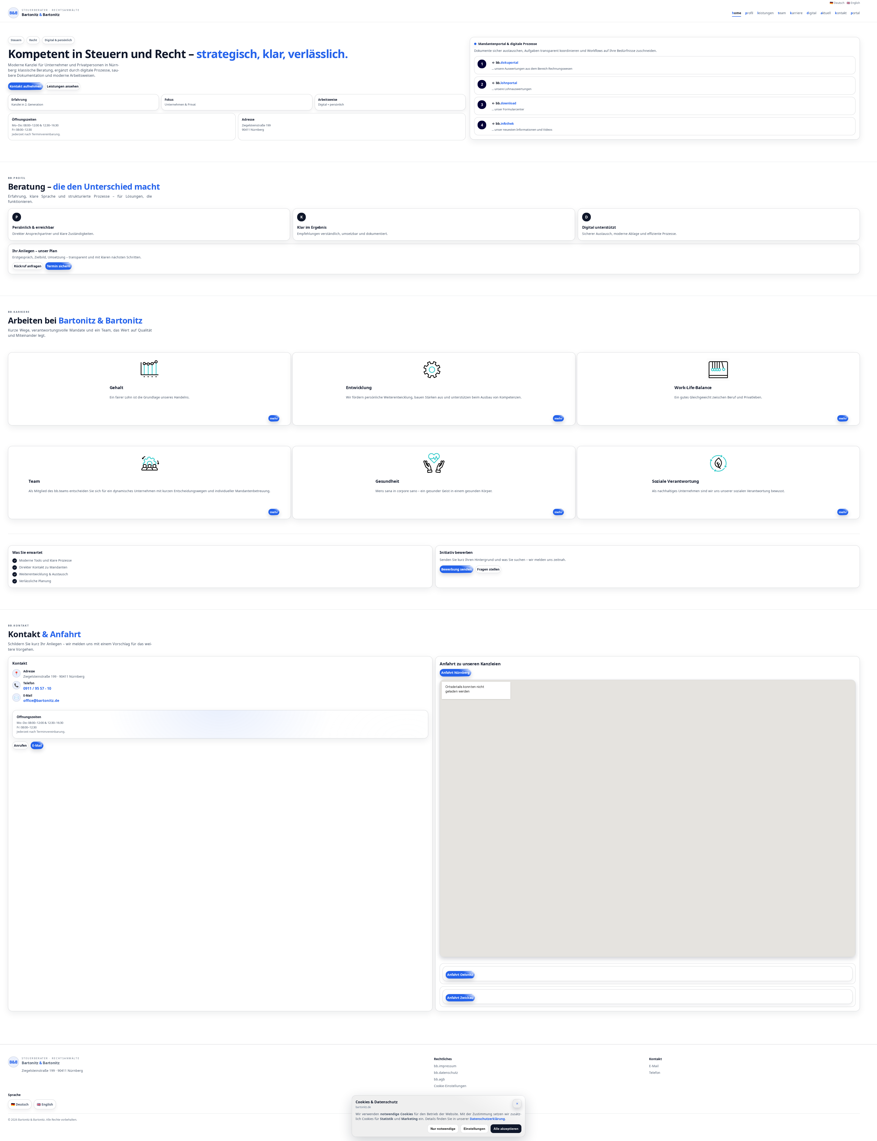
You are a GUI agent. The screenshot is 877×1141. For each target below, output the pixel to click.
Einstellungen (474, 1128)
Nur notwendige (443, 1128)
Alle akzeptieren (506, 1128)
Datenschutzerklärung (487, 1119)
